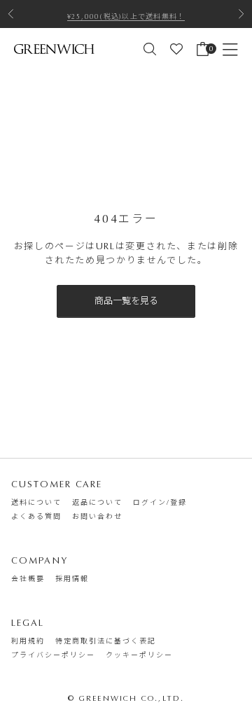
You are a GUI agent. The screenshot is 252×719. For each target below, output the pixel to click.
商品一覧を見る (126, 300)
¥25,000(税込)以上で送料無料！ (126, 15)
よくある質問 (36, 516)
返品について (97, 502)
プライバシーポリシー (53, 655)
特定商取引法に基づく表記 (105, 641)
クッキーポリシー (139, 655)
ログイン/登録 (160, 502)
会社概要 (28, 579)
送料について (36, 502)
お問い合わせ (97, 516)
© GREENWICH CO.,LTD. (126, 698)
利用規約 (28, 641)
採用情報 (72, 579)
